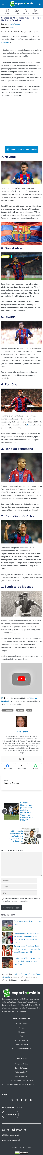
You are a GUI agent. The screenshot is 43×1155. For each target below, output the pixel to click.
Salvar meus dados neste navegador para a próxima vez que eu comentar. (21, 899)
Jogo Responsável (21, 1076)
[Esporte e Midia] (21, 4)
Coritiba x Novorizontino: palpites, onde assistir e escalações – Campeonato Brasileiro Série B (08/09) (26, 811)
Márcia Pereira (12, 783)
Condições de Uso (21, 1044)
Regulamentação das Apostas (21, 1080)
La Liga (30, 425)
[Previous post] (4, 811)
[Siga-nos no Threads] (26, 1100)
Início (17, 974)
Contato (22, 1028)
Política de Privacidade (21, 1048)
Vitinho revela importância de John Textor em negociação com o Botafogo (16, 836)
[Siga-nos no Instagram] (17, 1100)
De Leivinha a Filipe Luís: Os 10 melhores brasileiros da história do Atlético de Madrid (27, 949)
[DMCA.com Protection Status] (21, 1153)
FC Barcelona (8, 710)
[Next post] (39, 836)
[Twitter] (20, 759)
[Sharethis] (23, 759)
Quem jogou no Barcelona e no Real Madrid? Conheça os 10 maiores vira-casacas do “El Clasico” (26, 938)
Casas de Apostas (21, 1068)
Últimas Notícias (21, 1040)
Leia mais (5, 42)
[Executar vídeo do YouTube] (21, 678)
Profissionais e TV (21, 1072)
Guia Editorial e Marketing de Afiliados (18, 1084)
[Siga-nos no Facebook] (21, 1100)
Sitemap (21, 1032)
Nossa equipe (21, 1024)
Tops (21, 1036)
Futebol (24, 974)
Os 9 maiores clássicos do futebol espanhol (27, 922)
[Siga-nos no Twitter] (12, 1100)
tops (29, 710)
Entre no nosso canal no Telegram (23, 149)
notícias (20, 710)
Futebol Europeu (35, 974)
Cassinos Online (21, 1064)
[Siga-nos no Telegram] (31, 1100)
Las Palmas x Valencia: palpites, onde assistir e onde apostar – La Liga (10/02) (27, 961)
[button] (40, 3)
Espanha (6, 977)
